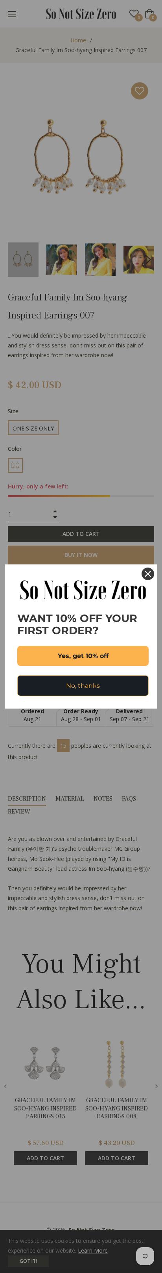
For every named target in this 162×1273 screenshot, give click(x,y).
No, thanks (83, 685)
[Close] (147, 573)
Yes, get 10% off (83, 656)
